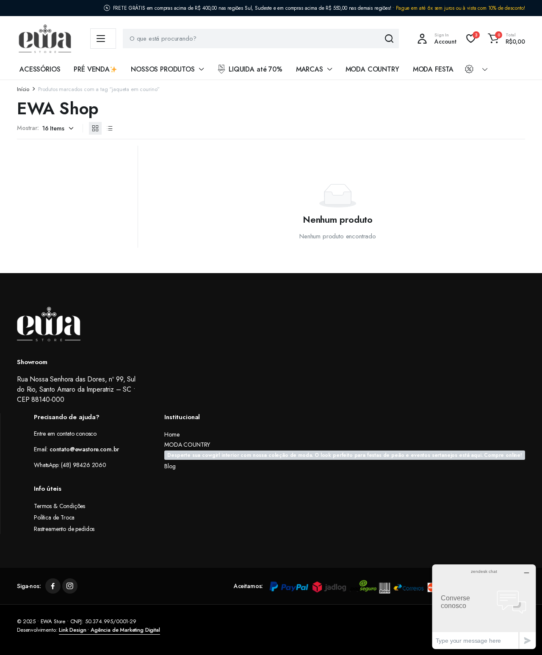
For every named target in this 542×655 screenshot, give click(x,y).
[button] (505, 38)
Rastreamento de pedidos (64, 529)
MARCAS (309, 69)
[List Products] (109, 128)
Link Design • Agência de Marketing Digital (109, 630)
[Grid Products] (95, 128)
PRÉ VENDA (92, 69)
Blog (169, 466)
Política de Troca (54, 517)
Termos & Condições (59, 506)
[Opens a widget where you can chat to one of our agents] (484, 606)
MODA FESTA (433, 69)
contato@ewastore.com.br (84, 449)
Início (23, 89)
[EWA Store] (45, 39)
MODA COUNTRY (372, 69)
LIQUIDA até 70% (255, 69)
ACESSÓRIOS (39, 69)
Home (171, 434)
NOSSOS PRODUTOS (163, 69)
